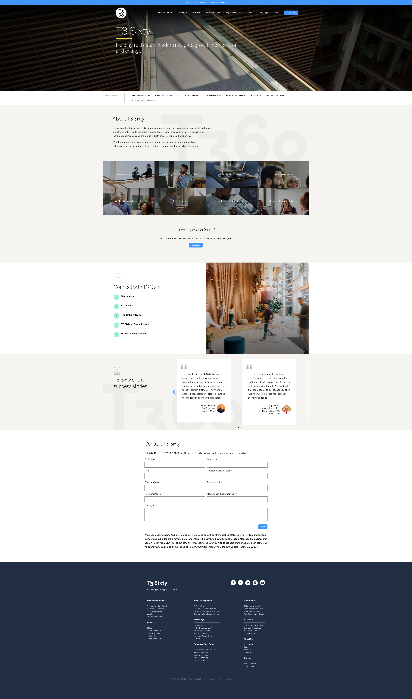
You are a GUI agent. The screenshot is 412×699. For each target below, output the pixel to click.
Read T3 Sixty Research (192, 95)
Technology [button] (263, 13)
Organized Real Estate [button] (234, 13)
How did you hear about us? (222, 494)
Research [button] (196, 13)
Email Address (153, 482)
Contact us (196, 245)
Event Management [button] (213, 13)
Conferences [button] (182, 13)
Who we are (127, 296)
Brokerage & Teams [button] (165, 13)
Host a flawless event (213, 95)
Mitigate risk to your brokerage (144, 100)
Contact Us (291, 13)
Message (149, 505)
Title (148, 471)
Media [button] (276, 13)
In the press (127, 305)
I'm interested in (153, 494)
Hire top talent (256, 95)
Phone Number (215, 482)
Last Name (213, 459)
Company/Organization (219, 471)
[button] (262, 526)
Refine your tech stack (275, 95)
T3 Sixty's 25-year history (135, 324)
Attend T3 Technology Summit (166, 95)
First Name (151, 459)
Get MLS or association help (236, 95)
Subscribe (222, 2)
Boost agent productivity (141, 95)
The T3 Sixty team (131, 315)
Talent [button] (251, 13)
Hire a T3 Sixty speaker (133, 333)
